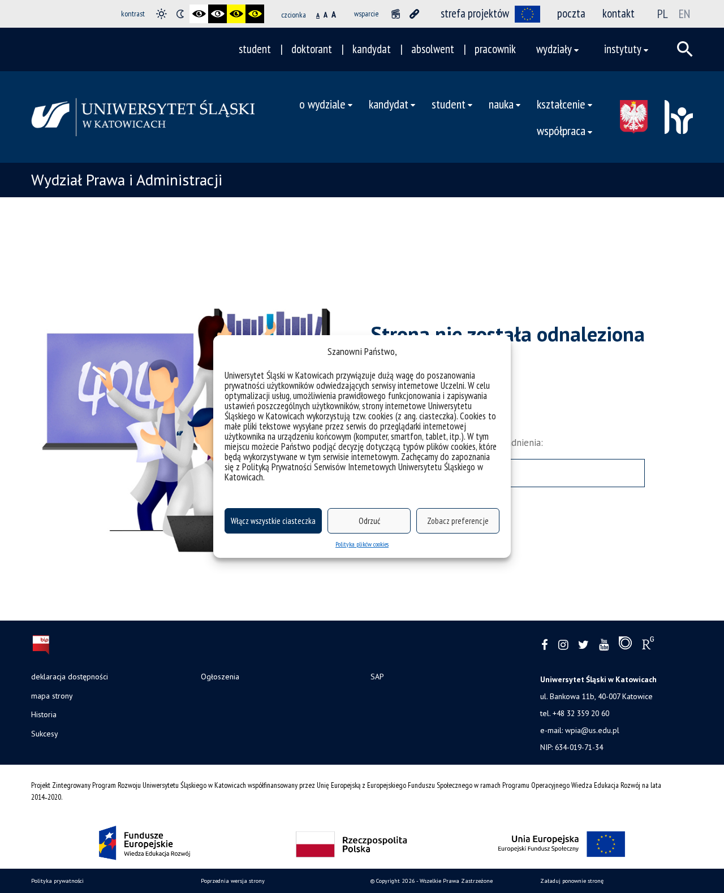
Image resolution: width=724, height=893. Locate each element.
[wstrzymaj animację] (395, 14)
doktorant (311, 49)
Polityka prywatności (57, 881)
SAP (376, 676)
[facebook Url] (544, 645)
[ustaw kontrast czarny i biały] (198, 14)
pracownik (495, 49)
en (684, 13)
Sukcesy (44, 734)
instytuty (622, 49)
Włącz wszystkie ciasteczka (273, 520)
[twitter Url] (583, 645)
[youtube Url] (604, 645)
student (255, 49)
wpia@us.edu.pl (592, 730)
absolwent (432, 49)
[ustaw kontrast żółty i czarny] (254, 14)
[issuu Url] (625, 645)
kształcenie (561, 104)
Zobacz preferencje (458, 520)
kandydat (371, 49)
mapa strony (51, 696)
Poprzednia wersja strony (233, 881)
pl (662, 13)
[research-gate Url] (648, 645)
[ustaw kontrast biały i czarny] (217, 14)
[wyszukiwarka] (685, 49)
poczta (571, 13)
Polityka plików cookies (362, 544)
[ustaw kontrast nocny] (180, 14)
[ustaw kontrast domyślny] (161, 14)
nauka (501, 104)
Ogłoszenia (220, 676)
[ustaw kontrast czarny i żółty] (236, 14)
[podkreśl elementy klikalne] (414, 14)
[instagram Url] (563, 645)
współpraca (561, 130)
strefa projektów (475, 13)
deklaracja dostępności (69, 676)
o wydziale (322, 104)
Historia (44, 714)
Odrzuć (369, 520)
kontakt (618, 13)
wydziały (554, 49)
